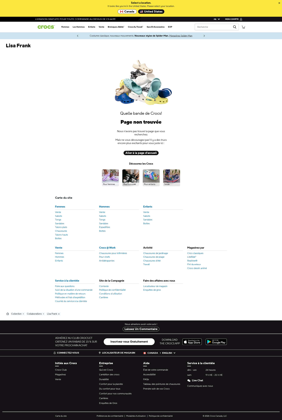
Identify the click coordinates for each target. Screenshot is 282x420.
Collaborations (34, 313)
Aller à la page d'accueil (141, 153)
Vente (58, 212)
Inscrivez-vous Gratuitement (129, 342)
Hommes (104, 206)
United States (153, 11)
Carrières (103, 297)
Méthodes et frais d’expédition (70, 297)
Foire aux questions (64, 286)
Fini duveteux (194, 264)
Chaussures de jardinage (155, 253)
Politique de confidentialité (112, 290)
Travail (146, 264)
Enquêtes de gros (152, 290)
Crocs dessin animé (197, 268)
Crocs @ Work (107, 247)
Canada (129, 11)
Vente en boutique (64, 35)
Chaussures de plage (153, 257)
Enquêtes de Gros (108, 403)
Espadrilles (104, 227)
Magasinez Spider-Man (180, 35)
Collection (16, 313)
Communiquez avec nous (200, 386)
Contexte (104, 286)
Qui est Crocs (106, 369)
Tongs (58, 220)
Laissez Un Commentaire (141, 329)
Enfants (147, 206)
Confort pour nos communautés (115, 393)
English (167, 353)
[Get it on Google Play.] (216, 342)
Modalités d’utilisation (136, 416)
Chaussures (61, 231)
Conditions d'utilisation (110, 294)
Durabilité (104, 379)
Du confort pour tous (109, 388)
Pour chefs (104, 257)
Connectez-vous (68, 352)
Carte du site (61, 416)
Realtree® (192, 261)
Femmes (60, 206)
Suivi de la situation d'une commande (73, 290)
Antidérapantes (106, 261)
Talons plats (61, 227)
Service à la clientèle (67, 280)
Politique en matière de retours (70, 294)
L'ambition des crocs (109, 374)
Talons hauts (61, 235)
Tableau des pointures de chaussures (161, 384)
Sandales (59, 223)
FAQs (146, 379)
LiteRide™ (191, 257)
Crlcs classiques (195, 253)
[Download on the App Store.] (192, 342)
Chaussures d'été (152, 261)
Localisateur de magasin (155, 286)
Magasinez (60, 374)
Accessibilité (149, 374)
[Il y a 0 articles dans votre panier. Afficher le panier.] (243, 26)
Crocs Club (61, 369)
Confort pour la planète (111, 384)
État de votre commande (155, 369)
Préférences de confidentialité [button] (110, 416)
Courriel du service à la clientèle (71, 301)
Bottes (58, 238)
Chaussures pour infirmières (113, 253)
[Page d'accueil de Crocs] (47, 27)
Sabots (58, 216)
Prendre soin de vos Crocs (156, 388)
